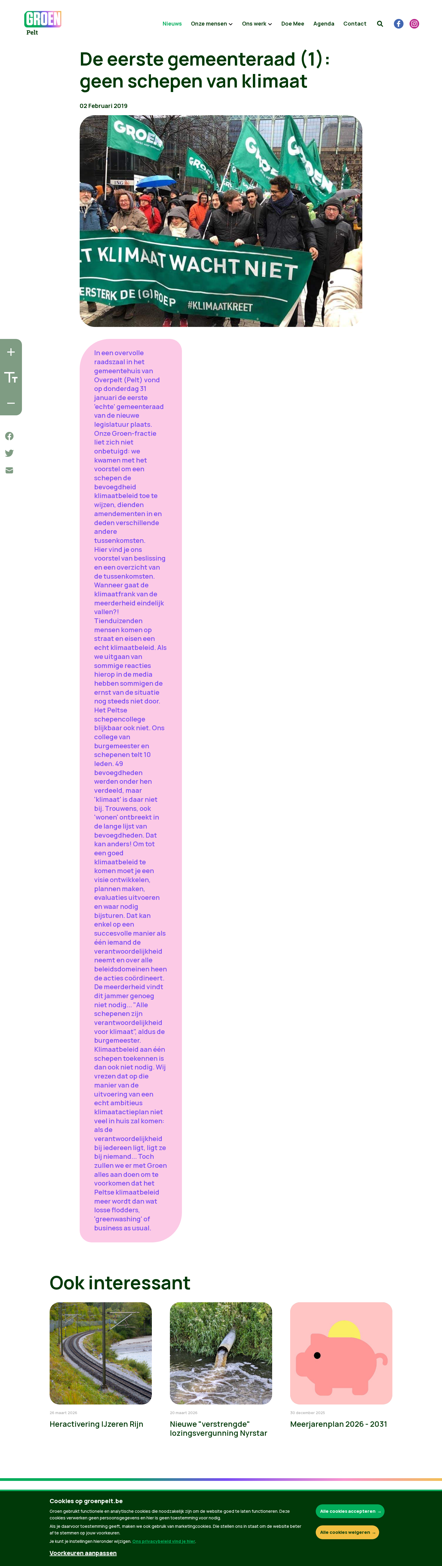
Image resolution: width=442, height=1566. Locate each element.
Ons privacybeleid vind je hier (163, 1541)
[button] (380, 24)
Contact (355, 23)
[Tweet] (9, 453)
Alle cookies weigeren (345, 1532)
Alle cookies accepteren (348, 1511)
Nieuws (172, 23)
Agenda (323, 23)
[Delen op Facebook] (9, 436)
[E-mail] (9, 470)
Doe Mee (292, 23)
